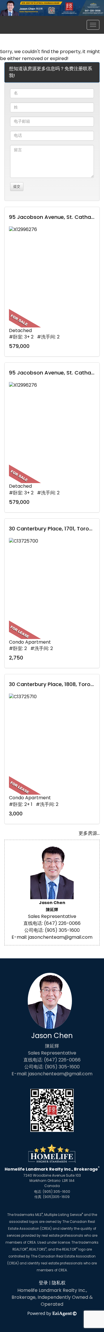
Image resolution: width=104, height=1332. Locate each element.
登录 (43, 1282)
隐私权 (59, 1282)
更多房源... (89, 833)
